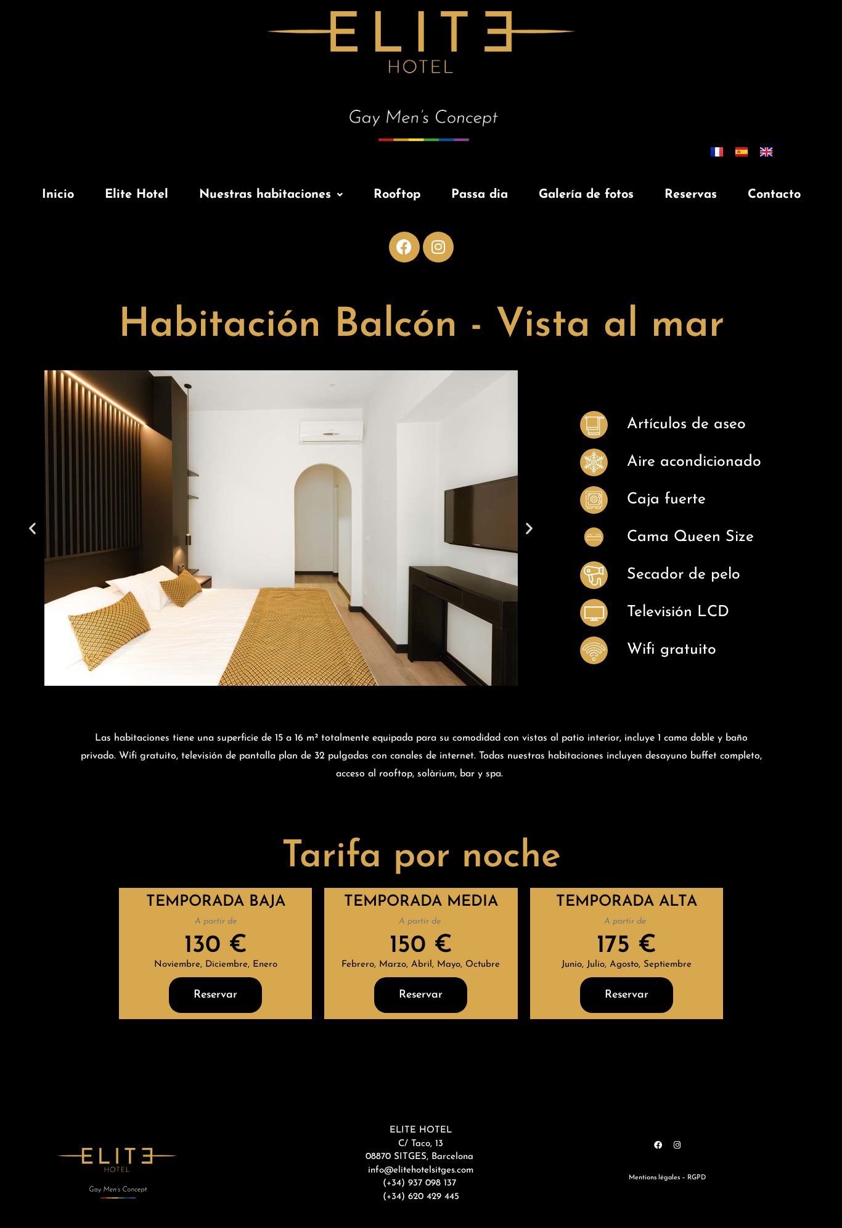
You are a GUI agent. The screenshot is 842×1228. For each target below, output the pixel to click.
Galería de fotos (586, 195)
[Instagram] (438, 247)
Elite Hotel (136, 195)
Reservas (690, 195)
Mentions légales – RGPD (667, 1177)
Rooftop (397, 195)
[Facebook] (404, 247)
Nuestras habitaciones (265, 195)
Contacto (774, 195)
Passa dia (479, 195)
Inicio (58, 195)
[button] (271, 194)
